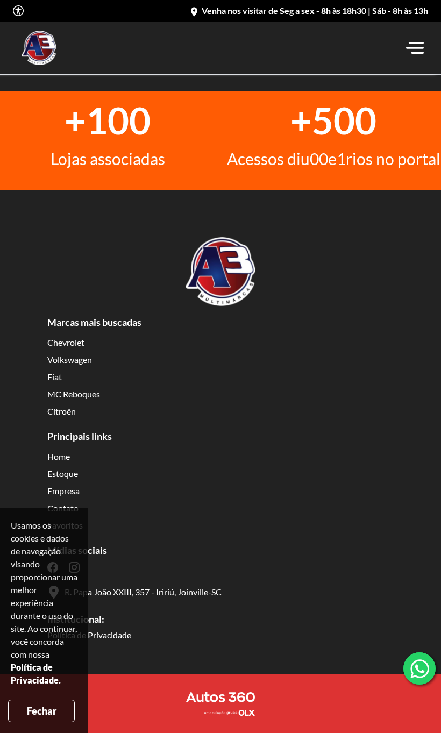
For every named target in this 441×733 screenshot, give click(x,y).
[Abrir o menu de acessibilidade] (18, 10)
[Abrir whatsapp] (419, 668)
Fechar (41, 711)
